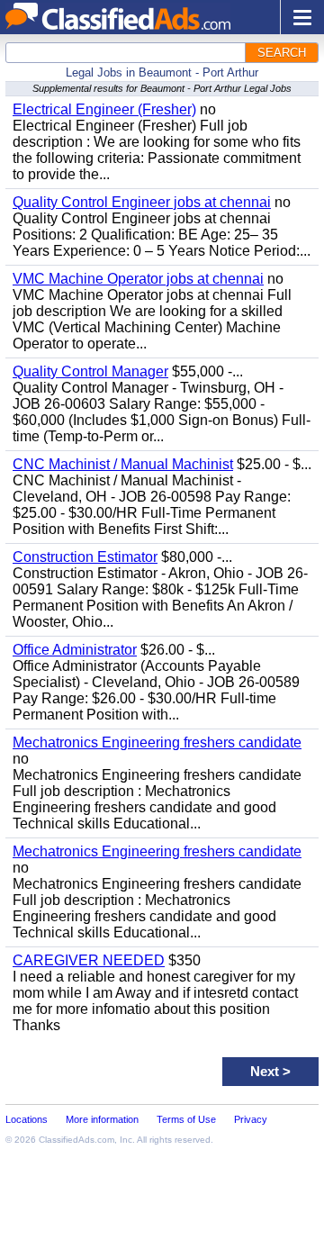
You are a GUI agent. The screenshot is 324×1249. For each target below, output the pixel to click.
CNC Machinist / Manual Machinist (123, 464)
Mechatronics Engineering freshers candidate (157, 742)
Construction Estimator (85, 557)
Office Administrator (75, 649)
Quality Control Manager (90, 371)
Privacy (250, 1119)
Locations (26, 1119)
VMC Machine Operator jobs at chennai (138, 278)
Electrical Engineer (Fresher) (104, 109)
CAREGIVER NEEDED (89, 960)
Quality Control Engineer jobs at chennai (142, 202)
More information (102, 1119)
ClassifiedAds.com (76, 1140)
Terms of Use (186, 1119)
